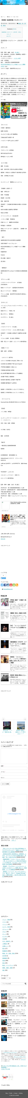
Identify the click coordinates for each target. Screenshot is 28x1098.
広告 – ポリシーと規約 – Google (19, 1056)
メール (3, 771)
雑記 (3, 970)
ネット (4, 934)
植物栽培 (4, 958)
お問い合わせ (23, 1059)
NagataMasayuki (8, 589)
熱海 (3, 960)
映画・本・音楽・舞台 (8, 953)
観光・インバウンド (8, 965)
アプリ (4, 922)
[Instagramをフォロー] (8, 585)
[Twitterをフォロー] (2, 585)
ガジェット (5, 929)
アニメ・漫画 (6, 919)
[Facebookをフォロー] (5, 585)
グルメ (4, 931)
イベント (4, 924)
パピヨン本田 (17, 58)
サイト (3, 777)
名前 (2, 766)
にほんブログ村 (5, 1069)
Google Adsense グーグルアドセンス (10, 1052)
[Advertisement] (14, 558)
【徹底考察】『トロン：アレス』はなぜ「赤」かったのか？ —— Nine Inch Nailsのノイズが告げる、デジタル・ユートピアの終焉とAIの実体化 (13, 1013)
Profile (10, 1093)
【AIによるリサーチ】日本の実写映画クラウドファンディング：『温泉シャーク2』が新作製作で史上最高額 (14, 850)
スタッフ (9, 34)
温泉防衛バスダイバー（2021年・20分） (12, 32)
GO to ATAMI (5, 2)
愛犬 (3, 948)
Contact (16, 1093)
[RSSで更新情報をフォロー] (17, 585)
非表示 (14, 29)
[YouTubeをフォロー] (11, 585)
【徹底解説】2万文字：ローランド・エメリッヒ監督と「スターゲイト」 (18, 644)
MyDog (20, 1093)
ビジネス (4, 936)
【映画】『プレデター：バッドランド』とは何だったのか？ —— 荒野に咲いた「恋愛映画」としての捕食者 (14, 868)
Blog (7, 1093)
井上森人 (17, 52)
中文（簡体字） (6, 941)
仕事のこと (5, 946)
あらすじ (9, 36)
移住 (3, 963)
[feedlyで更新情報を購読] (14, 585)
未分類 (4, 955)
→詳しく (13, 840)
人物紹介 (4, 943)
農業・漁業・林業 (7, 967)
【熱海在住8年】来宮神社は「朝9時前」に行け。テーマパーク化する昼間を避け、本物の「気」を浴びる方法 (14, 855)
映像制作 (4, 951)
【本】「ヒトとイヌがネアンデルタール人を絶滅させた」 (17, 627)
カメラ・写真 (6, 927)
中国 (3, 939)
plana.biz (3, 539)
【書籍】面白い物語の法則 (17, 613)
